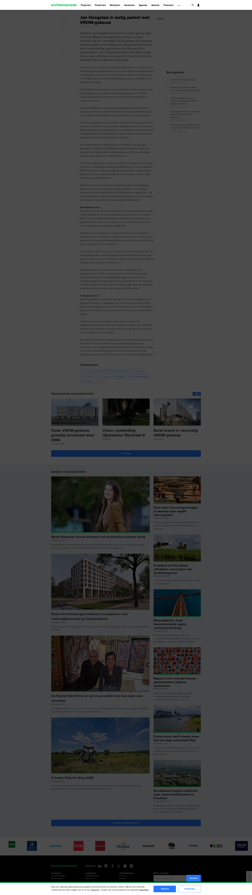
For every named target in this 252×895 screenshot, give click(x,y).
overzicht (95, 890)
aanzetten (144, 890)
